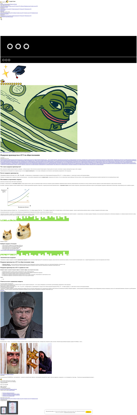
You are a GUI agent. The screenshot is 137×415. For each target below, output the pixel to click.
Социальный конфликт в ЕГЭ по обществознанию (44, 161)
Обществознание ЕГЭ (16, 15)
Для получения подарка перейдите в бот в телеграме (10, 250)
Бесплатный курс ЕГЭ (4, 13)
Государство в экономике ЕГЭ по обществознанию (86, 159)
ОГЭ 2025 (6, 7)
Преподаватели (7, 4)
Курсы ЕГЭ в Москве (4, 6)
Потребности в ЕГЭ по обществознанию (113, 163)
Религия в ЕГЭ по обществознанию (6, 374)
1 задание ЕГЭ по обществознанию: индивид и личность (10, 164)
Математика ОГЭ (28, 15)
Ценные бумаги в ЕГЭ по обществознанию (55, 160)
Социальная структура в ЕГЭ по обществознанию (47, 162)
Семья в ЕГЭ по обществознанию (108, 161)
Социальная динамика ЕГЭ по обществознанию (77, 164)
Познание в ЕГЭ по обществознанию (75, 163)
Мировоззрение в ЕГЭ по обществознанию (47, 163)
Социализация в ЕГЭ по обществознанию (80, 161)
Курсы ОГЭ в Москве (20, 6)
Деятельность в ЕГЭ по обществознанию (128, 163)
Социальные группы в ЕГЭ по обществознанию (9, 162)
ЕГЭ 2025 (2, 7)
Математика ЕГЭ (3, 15)
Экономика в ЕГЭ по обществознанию (28, 161)
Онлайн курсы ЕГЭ (34, 6)
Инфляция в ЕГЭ (31, 160)
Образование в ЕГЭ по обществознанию (95, 162)
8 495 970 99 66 (12, 390)
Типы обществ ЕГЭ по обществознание (60, 164)
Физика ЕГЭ (22, 15)
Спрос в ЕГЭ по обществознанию (127, 160)
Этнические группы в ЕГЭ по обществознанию (123, 161)
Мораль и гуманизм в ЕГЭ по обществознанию (16, 163)
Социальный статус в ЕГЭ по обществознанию (65, 162)
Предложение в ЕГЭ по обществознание (113, 160)
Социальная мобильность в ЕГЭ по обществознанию (28, 162)
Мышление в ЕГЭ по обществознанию (99, 163)
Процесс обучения (13, 4)
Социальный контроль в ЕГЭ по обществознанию (63, 161)
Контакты (2, 4)
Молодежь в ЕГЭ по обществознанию (95, 161)
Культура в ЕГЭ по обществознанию (32, 163)
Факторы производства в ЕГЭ (15, 161)
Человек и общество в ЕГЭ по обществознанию (94, 164)
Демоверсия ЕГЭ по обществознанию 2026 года (19, 160)
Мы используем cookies (49, 411)
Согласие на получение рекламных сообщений (11, 394)
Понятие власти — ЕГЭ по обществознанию (49, 159)
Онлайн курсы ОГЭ (12, 6)
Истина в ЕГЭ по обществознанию (61, 163)
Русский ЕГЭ (9, 15)
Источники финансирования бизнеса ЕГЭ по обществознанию (74, 160)
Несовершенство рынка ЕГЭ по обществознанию (104, 159)
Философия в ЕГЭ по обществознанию (123, 162)
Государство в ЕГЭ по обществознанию (7, 159)
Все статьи (2, 290)
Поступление (10, 16)
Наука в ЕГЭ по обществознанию (109, 162)
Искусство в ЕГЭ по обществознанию (81, 162)
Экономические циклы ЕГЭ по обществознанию (123, 159)
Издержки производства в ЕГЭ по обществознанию (96, 160)
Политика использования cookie (8, 395)
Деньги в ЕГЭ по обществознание (41, 160)
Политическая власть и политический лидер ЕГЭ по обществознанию (28, 159)
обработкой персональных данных (69, 412)
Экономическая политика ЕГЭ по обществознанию (67, 159)
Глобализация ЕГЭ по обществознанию (46, 164)
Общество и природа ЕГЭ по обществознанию (30, 164)
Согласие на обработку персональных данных (11, 393)
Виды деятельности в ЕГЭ (87, 163)
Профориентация (27, 6)
